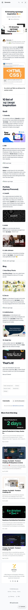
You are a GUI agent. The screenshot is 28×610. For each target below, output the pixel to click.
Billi (4, 149)
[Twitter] (10, 581)
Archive (9, 592)
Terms (18, 592)
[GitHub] (13, 581)
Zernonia (7, 2)
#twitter (17, 386)
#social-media (7, 388)
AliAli (4, 228)
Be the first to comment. (18, 406)
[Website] (15, 581)
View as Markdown (15, 19)
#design (5, 391)
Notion (4, 170)
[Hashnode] (17, 581)
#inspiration (16, 388)
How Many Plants (7, 273)
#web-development (8, 386)
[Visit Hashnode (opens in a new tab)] (14, 602)
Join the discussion (19, 401)
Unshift (12, 202)
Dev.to (4, 298)
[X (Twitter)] (12, 40)
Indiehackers (6, 315)
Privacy (14, 592)
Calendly (17, 118)
